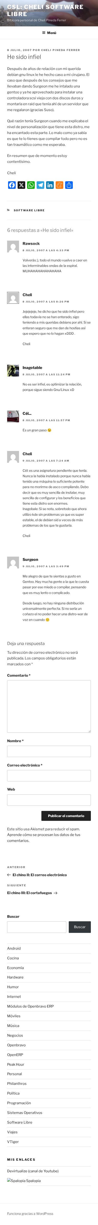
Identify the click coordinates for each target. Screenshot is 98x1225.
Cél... (27, 413)
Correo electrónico (24, 765)
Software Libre (29, 210)
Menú (51, 33)
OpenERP (15, 1055)
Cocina (13, 958)
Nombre (15, 741)
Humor (13, 987)
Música (13, 1026)
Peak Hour (15, 1064)
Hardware (15, 977)
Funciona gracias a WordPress (30, 1214)
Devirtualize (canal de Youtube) (33, 1171)
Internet (14, 997)
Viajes (12, 1132)
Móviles (13, 1016)
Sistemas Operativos (24, 1113)
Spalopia (33, 1181)
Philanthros (17, 1084)
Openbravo (16, 1045)
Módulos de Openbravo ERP (30, 1006)
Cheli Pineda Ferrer (60, 50)
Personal (14, 1074)
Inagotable (32, 367)
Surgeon (30, 559)
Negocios (15, 1035)
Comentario (18, 675)
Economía (15, 968)
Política (13, 1093)
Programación (19, 1103)
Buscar (13, 916)
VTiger (13, 1142)
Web (11, 789)
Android (14, 948)
